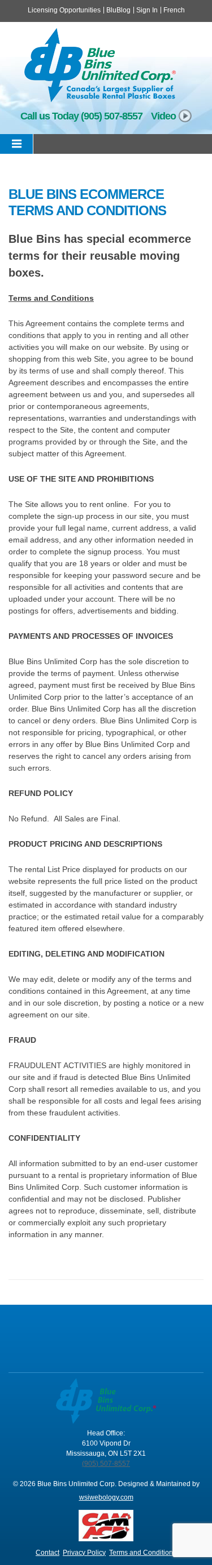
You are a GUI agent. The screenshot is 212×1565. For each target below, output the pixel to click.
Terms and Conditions (142, 1553)
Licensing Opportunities (64, 10)
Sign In (147, 10)
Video (163, 116)
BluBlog (118, 10)
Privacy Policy (84, 1553)
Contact (47, 1553)
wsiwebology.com (106, 1497)
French (174, 10)
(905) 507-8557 (111, 116)
